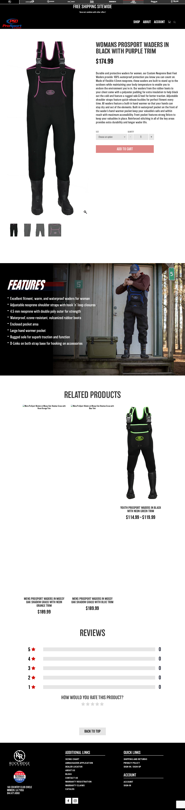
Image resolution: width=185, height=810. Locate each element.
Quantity (131, 132)
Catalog (70, 789)
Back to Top (92, 731)
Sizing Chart (72, 759)
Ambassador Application (79, 763)
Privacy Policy (132, 763)
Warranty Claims (75, 785)
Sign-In (127, 785)
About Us (70, 770)
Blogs (68, 774)
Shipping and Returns (135, 759)
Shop (136, 22)
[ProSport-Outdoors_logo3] (12, 23)
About (147, 22)
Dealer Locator (73, 766)
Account (159, 22)
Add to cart (125, 149)
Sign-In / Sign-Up (132, 766)
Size (97, 132)
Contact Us (71, 778)
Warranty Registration (78, 781)
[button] (86, 130)
